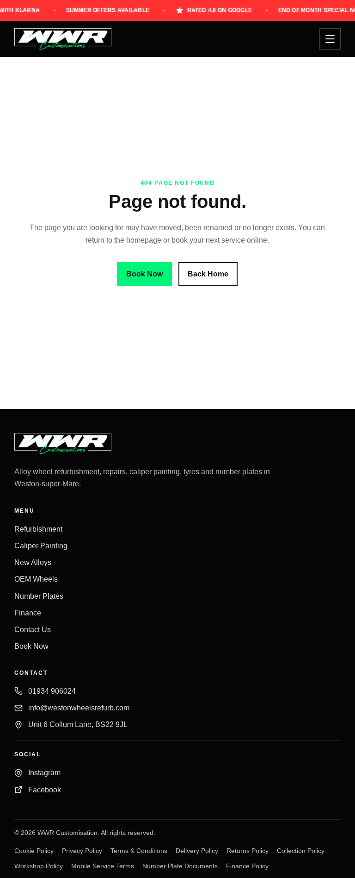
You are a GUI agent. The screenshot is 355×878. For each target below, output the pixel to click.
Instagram (44, 773)
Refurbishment (38, 529)
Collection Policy (300, 850)
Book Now (144, 274)
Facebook (44, 790)
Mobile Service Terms (102, 866)
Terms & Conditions (138, 850)
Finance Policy (247, 866)
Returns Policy (247, 850)
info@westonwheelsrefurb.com (78, 708)
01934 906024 (52, 691)
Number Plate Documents (180, 866)
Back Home (208, 274)
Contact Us (32, 629)
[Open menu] (330, 39)
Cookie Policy (34, 850)
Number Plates (38, 596)
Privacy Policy (82, 850)
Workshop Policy (38, 866)
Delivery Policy (197, 850)
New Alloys (32, 562)
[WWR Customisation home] (62, 38)
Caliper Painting (40, 546)
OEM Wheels (36, 579)
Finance (27, 613)
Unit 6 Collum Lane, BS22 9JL (78, 724)
